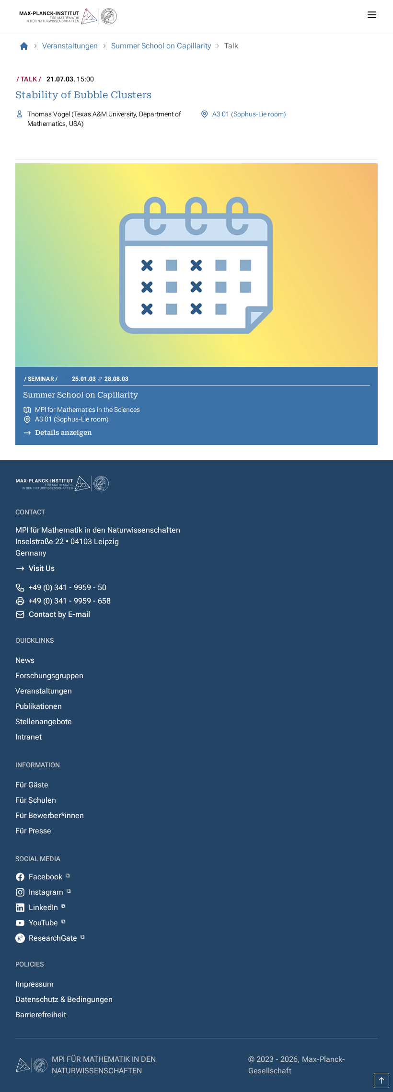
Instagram (47, 892)
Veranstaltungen (43, 690)
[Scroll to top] (381, 1080)
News (25, 660)
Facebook (46, 876)
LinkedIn (44, 907)
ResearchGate (54, 938)
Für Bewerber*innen (49, 815)
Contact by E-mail (59, 614)
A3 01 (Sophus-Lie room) (249, 114)
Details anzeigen (63, 432)
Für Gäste (31, 784)
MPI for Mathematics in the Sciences (87, 409)
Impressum (34, 984)
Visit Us (42, 568)
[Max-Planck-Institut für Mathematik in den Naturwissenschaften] (24, 46)
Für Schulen (35, 800)
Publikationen (38, 706)
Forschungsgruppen (49, 675)
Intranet (28, 736)
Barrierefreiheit (40, 1014)
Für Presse (33, 830)
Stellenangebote (43, 721)
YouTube (44, 922)
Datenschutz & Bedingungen (64, 999)
